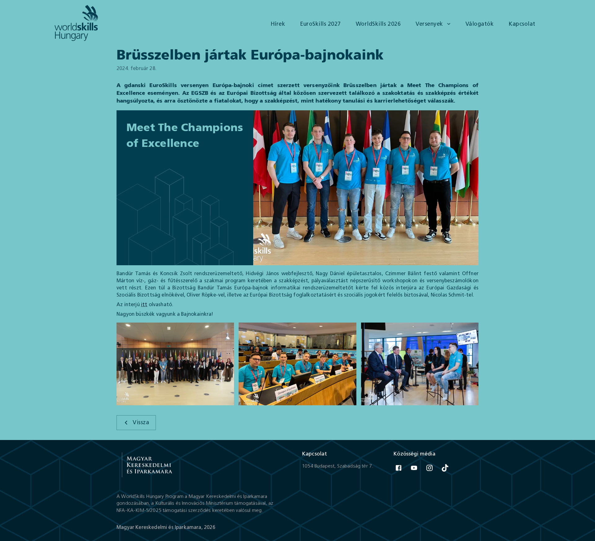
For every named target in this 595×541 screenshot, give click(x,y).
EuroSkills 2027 (320, 23)
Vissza (141, 422)
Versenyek (429, 23)
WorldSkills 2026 (378, 23)
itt (144, 304)
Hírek (278, 23)
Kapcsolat (522, 23)
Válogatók (479, 23)
